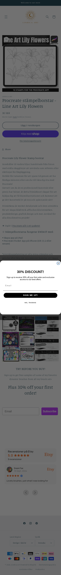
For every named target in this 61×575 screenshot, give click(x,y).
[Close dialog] (58, 263)
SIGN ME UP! (30, 295)
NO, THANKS (30, 303)
